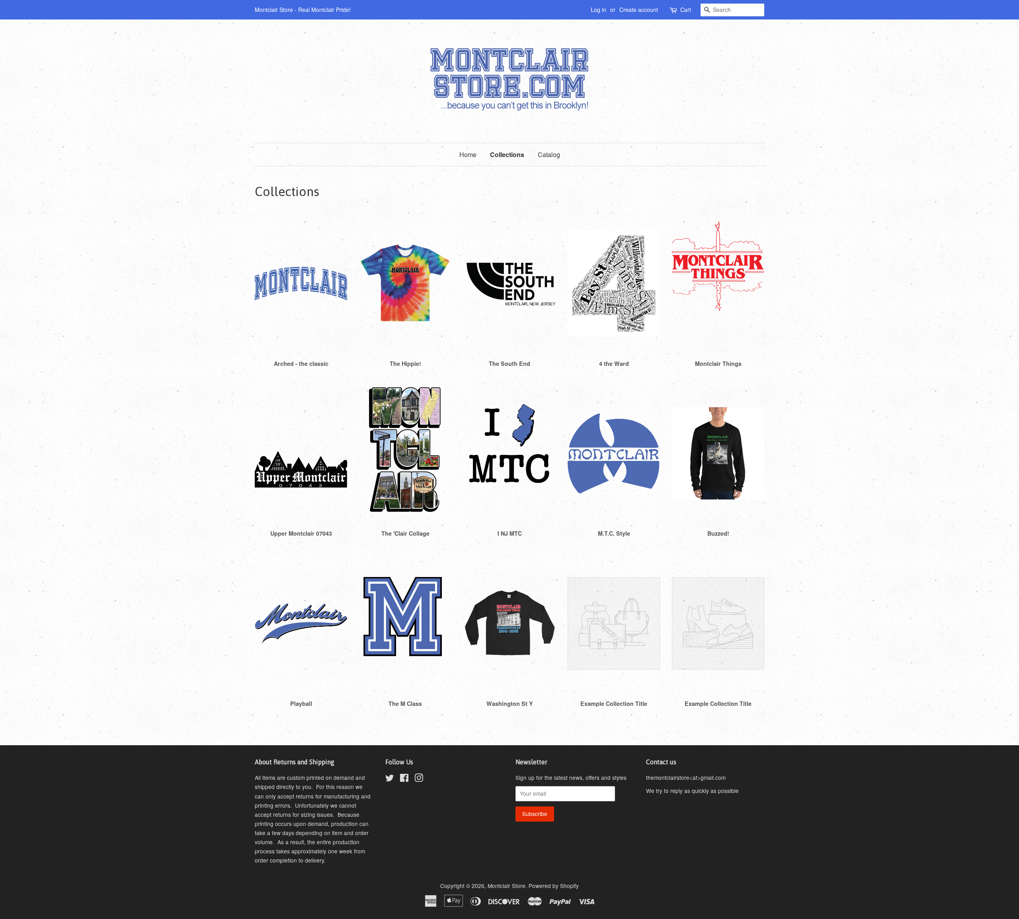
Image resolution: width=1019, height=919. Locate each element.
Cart (685, 10)
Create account (638, 10)
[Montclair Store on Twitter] (389, 779)
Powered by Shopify (554, 886)
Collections (507, 154)
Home (467, 154)
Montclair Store (506, 886)
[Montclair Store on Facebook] (404, 779)
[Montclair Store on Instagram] (418, 779)
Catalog (549, 154)
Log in (598, 10)
